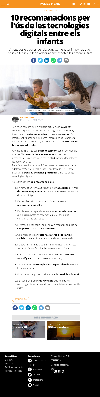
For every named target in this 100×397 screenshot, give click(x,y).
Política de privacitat (14, 367)
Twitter (36, 374)
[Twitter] (81, 4)
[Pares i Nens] (50, 3)
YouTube (37, 385)
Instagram (38, 379)
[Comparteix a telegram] (59, 60)
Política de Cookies (13, 370)
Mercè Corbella (27, 117)
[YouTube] (89, 4)
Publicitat (9, 363)
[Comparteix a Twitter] (40, 60)
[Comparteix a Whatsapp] (53, 60)
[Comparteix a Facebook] (33, 60)
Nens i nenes (50, 10)
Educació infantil (55, 324)
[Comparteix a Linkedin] (46, 60)
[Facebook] (77, 4)
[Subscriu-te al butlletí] (73, 4)
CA (94, 3)
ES (98, 3)
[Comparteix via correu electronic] (66, 60)
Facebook (37, 369)
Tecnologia (21, 299)
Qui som (8, 359)
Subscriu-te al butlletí (37, 363)
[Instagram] (84, 4)
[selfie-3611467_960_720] (63, 338)
